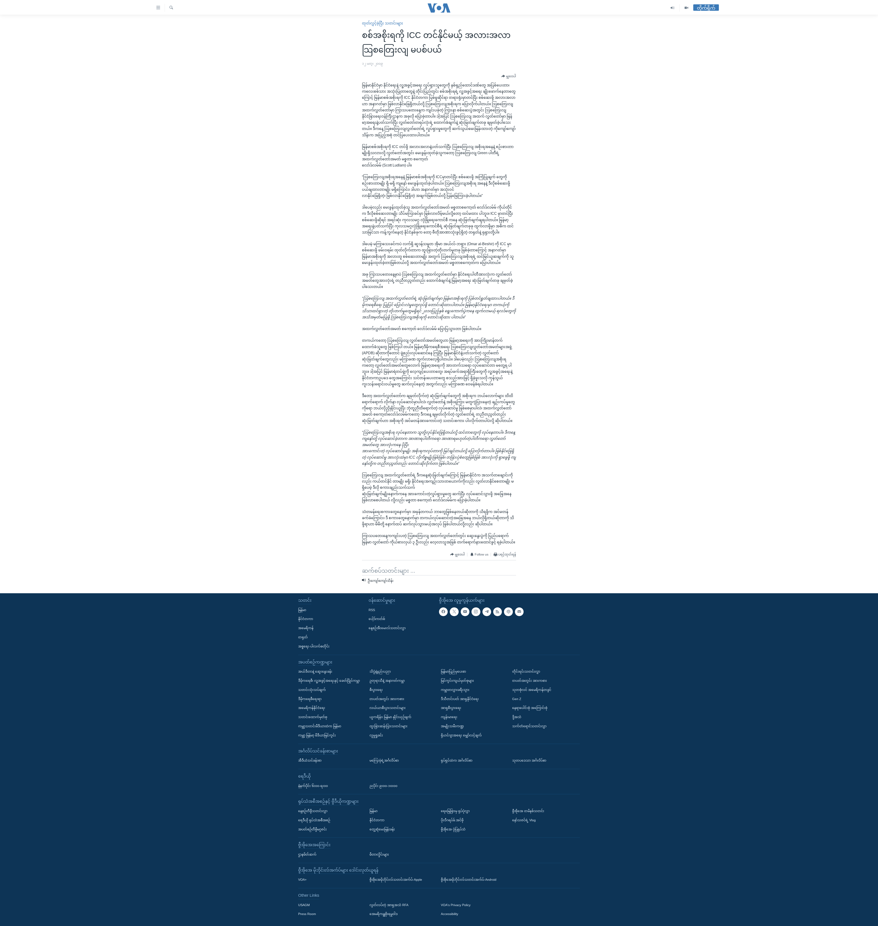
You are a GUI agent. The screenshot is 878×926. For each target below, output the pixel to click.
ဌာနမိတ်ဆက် (307, 854)
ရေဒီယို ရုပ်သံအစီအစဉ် (314, 820)
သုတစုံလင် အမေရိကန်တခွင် (531, 689)
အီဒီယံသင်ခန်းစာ (309, 760)
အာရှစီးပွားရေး (451, 708)
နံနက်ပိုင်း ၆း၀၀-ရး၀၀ (313, 785)
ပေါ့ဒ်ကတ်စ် (377, 619)
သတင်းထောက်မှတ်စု (312, 717)
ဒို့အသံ (516, 717)
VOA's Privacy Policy (456, 905)
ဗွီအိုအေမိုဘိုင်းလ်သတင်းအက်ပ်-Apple (395, 879)
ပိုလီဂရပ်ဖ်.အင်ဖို (452, 820)
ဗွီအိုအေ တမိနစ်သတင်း (528, 811)
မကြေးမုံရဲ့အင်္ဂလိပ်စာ (384, 760)
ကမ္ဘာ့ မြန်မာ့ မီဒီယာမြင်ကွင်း (317, 735)
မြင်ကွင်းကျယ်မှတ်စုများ (457, 680)
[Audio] (673, 8)
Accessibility (449, 914)
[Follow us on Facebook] (443, 611)
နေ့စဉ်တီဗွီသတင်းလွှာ (312, 811)
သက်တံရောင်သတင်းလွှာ (529, 726)
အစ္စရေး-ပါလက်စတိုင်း (313, 646)
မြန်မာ (302, 610)
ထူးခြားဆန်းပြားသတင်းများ (388, 726)
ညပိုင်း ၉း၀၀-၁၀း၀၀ (383, 785)
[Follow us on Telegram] (486, 611)
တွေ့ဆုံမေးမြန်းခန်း (382, 829)
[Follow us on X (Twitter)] (454, 611)
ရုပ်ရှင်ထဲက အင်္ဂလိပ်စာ (456, 760)
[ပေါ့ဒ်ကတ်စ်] (508, 611)
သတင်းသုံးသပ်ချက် (312, 689)
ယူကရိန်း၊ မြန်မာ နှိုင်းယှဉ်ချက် (390, 717)
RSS (372, 610)
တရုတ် (303, 637)
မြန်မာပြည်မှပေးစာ (453, 671)
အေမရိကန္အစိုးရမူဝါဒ (383, 914)
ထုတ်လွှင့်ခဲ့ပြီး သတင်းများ (382, 23)
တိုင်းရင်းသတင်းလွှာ (526, 671)
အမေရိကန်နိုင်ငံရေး (311, 708)
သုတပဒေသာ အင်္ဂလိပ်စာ (529, 760)
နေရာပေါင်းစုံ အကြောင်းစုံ (529, 708)
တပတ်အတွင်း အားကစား (386, 699)
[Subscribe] (519, 611)
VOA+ (302, 879)
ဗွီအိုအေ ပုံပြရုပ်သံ (453, 829)
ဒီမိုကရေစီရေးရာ (309, 699)
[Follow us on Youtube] (465, 611)
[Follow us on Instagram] (475, 611)
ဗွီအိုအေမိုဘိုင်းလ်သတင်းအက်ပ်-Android (468, 879)
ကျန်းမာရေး (449, 717)
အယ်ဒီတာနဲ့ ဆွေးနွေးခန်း (315, 671)
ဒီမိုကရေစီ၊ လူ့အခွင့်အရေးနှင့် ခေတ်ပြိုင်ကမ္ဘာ (329, 680)
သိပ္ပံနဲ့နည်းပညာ (380, 671)
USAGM (304, 905)
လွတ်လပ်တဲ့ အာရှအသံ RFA (388, 905)
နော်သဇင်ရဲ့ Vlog (524, 820)
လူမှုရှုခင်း (376, 735)
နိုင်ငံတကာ (305, 619)
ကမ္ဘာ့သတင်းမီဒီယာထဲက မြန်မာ (319, 726)
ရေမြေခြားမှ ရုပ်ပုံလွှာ (455, 811)
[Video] (686, 8)
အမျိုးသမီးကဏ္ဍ (452, 726)
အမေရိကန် (305, 628)
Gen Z (516, 699)
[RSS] (497, 611)
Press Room (307, 914)
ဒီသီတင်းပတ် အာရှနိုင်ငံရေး (460, 699)
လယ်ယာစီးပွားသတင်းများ (387, 708)
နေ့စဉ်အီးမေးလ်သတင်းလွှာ (387, 628)
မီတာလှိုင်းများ (379, 854)
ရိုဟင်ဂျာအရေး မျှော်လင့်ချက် (461, 735)
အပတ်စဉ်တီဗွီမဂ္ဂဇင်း (312, 829)
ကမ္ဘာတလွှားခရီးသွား (455, 689)
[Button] (508, 76)
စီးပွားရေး (376, 689)
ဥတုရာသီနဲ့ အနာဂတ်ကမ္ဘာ (387, 680)
